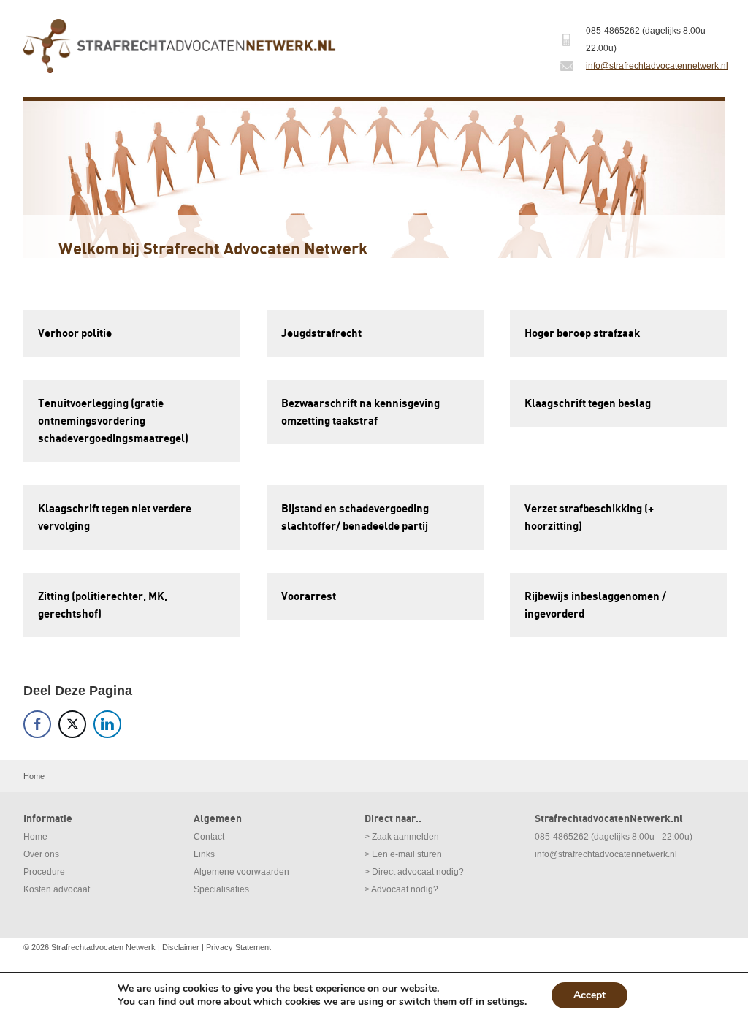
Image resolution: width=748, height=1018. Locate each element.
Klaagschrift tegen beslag (587, 403)
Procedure (44, 872)
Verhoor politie (75, 333)
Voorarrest (308, 596)
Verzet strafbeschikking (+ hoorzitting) (589, 517)
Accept (589, 995)
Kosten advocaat (56, 889)
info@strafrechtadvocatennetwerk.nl (657, 66)
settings (505, 1001)
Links (204, 854)
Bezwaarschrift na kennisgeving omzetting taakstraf (360, 412)
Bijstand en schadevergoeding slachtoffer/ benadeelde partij (355, 517)
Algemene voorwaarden (241, 872)
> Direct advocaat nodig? (414, 872)
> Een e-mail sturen (403, 854)
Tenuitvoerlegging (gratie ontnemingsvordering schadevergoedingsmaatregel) (113, 421)
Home (35, 837)
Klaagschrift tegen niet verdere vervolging (114, 517)
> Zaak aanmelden (402, 837)
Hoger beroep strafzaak (582, 333)
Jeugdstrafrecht (321, 333)
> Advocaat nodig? (401, 889)
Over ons (41, 854)
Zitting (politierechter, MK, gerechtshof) (102, 605)
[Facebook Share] (37, 724)
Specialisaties (221, 889)
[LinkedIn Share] (107, 724)
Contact (209, 837)
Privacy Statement (238, 947)
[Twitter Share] (72, 724)
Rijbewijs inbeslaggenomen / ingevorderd (595, 605)
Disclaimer (180, 947)
